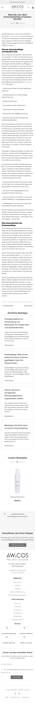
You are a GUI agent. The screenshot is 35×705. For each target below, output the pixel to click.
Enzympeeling (24, 255)
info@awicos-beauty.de (17, 570)
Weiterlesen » (9, 345)
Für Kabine (17, 610)
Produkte (17, 607)
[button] (2, 7)
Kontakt (17, 585)
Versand (17, 589)
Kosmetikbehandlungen (17, 595)
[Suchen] (28, 7)
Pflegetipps (17, 616)
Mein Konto (17, 582)
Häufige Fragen (17, 619)
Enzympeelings (14, 36)
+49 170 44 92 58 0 (17, 572)
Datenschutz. (5, 672)
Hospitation (17, 613)
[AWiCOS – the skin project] (17, 7)
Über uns (17, 603)
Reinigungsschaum (17, 497)
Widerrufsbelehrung (17, 592)
